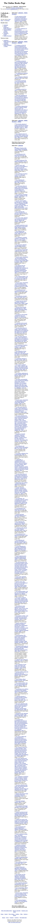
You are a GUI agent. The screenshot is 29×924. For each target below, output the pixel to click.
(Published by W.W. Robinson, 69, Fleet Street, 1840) (20, 549)
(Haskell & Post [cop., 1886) (21, 787)
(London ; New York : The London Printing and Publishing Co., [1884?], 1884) (21, 751)
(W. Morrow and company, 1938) (21, 219)
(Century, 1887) (21, 359)
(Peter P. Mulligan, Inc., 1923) (21, 423)
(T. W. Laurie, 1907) (21, 213)
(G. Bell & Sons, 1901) (21, 316)
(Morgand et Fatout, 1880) (21, 627)
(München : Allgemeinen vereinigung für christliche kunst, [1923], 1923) (20, 877)
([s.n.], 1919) (21, 501)
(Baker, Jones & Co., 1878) (21, 609)
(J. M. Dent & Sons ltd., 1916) (21, 353)
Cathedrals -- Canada (6, 34)
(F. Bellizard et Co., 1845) (21, 837)
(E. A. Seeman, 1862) (21, 269)
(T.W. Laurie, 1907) (21, 806)
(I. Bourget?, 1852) (21, 50)
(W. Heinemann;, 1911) (21, 660)
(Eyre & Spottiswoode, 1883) (21, 454)
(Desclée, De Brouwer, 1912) (21, 779)
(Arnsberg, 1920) (21, 617)
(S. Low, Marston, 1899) (21, 684)
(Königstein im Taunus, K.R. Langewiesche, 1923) (21, 868)
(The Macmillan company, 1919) (21, 246)
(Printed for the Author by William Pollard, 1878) (20, 557)
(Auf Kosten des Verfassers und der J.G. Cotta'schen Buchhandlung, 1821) (21, 725)
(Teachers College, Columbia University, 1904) (21, 821)
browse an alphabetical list (11, 9)
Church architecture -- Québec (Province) (7, 27)
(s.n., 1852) (20, 82)
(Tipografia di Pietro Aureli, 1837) (21, 309)
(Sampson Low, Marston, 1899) (21, 593)
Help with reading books (6, 910)
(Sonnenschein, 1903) (20, 577)
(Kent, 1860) (21, 813)
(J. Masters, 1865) (21, 465)
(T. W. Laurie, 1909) (20, 232)
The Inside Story (23, 917)
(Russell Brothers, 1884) (21, 765)
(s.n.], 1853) (21, 98)
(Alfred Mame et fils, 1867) (21, 339)
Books (3, 917)
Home (2, 914)
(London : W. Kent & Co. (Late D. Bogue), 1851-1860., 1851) (21, 698)
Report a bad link (16, 910)
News (7, 917)
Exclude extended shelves (17, 7)
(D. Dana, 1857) (21, 323)
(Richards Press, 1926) (21, 883)
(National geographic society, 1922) (21, 529)
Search (6, 914)
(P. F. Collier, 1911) (21, 285)
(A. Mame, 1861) (21, 410)
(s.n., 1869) (21, 64)
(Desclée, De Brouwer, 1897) (21, 374)
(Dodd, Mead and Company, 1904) (21, 584)
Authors (17, 914)
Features (11, 917)
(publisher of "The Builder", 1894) (21, 196)
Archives (16, 917)
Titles (21, 914)
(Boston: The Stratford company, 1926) (21, 149)
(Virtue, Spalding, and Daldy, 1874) (21, 639)
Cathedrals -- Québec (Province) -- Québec (7, 45)
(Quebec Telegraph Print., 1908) (21, 135)
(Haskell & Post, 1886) (21, 706)
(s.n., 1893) (21, 77)
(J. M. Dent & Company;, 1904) (20, 666)
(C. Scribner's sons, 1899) (21, 277)
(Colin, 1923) (21, 291)
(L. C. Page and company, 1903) (21, 175)
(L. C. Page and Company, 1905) (21, 346)
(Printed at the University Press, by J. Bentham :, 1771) (21, 383)
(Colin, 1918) (21, 535)
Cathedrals (5, 25)
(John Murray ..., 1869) (21, 484)
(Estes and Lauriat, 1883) (21, 367)
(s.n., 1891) (21, 126)
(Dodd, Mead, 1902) (21, 168)
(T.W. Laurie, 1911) (21, 297)
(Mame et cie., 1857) (21, 189)
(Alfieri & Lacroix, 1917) (21, 250)
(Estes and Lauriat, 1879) (21, 600)
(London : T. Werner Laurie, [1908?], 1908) (21, 302)
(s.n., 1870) (21, 31)
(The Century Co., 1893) (21, 437)
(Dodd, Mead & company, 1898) (21, 259)
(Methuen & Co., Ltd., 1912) (21, 515)
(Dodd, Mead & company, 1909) (21, 227)
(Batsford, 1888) (21, 858)
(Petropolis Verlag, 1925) (21, 828)
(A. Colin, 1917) (20, 155)
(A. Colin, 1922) (20, 509)
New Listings (11, 914)
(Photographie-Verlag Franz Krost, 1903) (21, 740)
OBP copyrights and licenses (14, 922)
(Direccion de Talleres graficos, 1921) (21, 690)
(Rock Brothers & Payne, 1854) (20, 680)
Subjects (25, 914)
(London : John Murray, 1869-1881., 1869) (21, 714)
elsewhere (7, 20)
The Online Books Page (14, 3)
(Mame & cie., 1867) (21, 476)
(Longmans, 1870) (21, 568)
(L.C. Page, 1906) (20, 181)
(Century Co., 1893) (21, 490)
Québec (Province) (7, 35)
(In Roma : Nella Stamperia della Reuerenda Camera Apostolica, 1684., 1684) (21, 649)
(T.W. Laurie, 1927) (21, 862)
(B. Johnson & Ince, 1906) (20, 523)
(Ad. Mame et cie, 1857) (21, 330)
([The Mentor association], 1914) (21, 161)
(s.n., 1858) (21, 19)
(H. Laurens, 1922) (21, 239)
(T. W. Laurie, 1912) (21, 447)
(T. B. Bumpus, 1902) (21, 673)
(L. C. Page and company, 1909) (21, 541)
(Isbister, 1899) (20, 801)
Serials (14, 915)
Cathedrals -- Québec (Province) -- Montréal (7, 41)
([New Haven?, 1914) (21, 848)
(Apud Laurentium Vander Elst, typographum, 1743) (21, 795)
